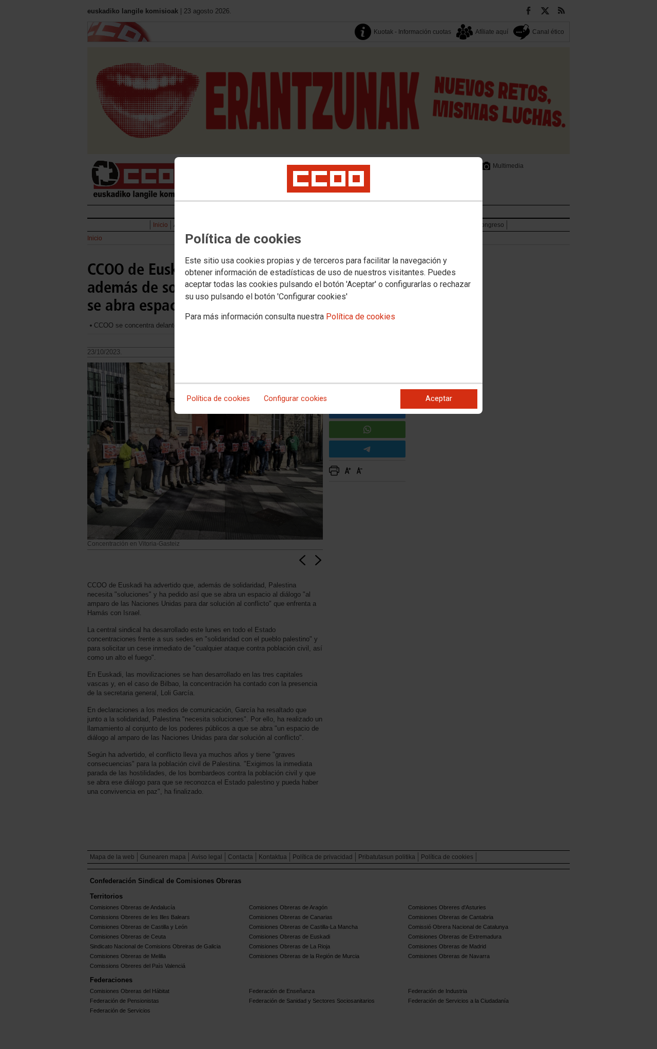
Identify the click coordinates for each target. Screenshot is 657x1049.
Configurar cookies (295, 398)
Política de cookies (360, 316)
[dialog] (328, 285)
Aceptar (439, 398)
